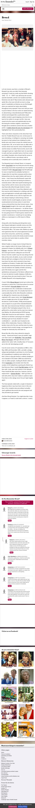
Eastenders (9, 363)
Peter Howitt (6, 206)
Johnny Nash (4, 794)
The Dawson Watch (5, 766)
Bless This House (7, 339)
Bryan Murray (15, 282)
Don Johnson (4, 773)
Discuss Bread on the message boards (11, 455)
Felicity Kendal (26, 667)
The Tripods (4, 785)
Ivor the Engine (9, 702)
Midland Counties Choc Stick (8, 763)
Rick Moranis (4, 793)
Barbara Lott (26, 685)
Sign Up (32, 1)
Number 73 (3, 788)
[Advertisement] (17, 70)
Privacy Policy (22, 806)
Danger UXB (26, 702)
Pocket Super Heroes (6, 786)
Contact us (3, 758)
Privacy (3, 757)
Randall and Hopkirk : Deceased (26, 737)
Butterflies (18, 337)
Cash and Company (9, 720)
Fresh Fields (26, 720)
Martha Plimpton (5, 789)
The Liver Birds (26, 337)
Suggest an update (28, 438)
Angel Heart (4, 777)
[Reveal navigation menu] (3, 9)
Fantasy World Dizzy (6, 765)
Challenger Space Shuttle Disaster (9, 799)
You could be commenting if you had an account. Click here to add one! (17, 502)
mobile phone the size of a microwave (18, 128)
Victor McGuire (27, 297)
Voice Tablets (4, 796)
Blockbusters (9, 737)
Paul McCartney (23, 367)
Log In (27, 1)
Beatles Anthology (5, 768)
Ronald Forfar (17, 170)
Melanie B (3, 798)
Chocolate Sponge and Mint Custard (9, 771)
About (2, 752)
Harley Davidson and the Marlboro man (10, 776)
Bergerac (9, 685)
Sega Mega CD (4, 791)
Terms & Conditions (5, 754)
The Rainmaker (4, 774)
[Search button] (32, 5)
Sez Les (3, 769)
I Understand (13, 806)
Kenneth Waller (16, 286)
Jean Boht (9, 165)
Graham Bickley (15, 373)
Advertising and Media (6, 755)
